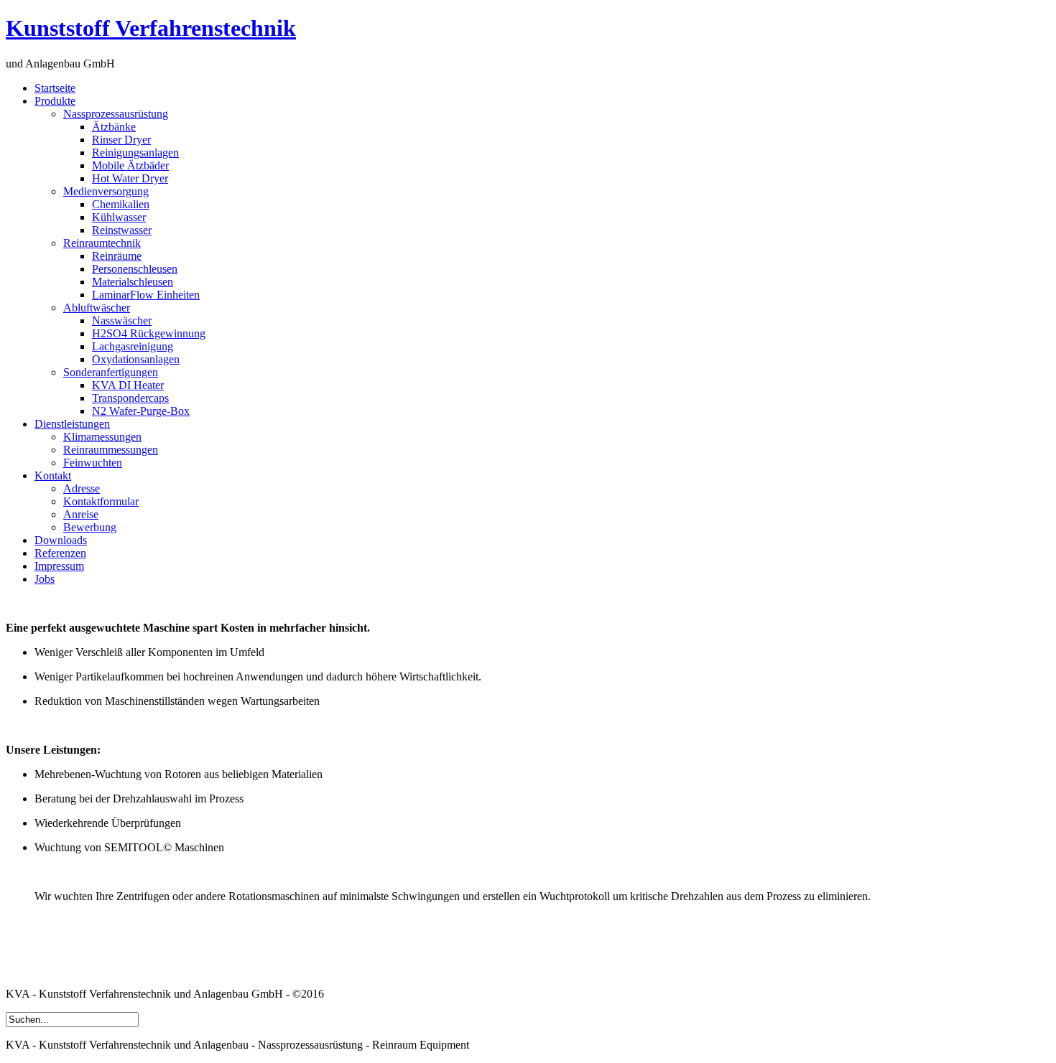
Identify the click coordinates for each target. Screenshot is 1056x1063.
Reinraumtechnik (102, 243)
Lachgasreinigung (132, 346)
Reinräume (117, 256)
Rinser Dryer (121, 140)
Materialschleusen (132, 282)
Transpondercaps (130, 398)
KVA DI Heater (128, 385)
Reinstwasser (122, 230)
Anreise (80, 514)
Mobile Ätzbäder (130, 165)
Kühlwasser (119, 217)
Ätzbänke (114, 127)
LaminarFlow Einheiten (146, 295)
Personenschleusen (134, 269)
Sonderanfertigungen (110, 372)
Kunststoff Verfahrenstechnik (151, 28)
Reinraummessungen (110, 450)
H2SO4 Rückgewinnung (148, 333)
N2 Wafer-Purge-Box (141, 411)
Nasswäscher (122, 320)
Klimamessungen (102, 437)
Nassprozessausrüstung (115, 114)
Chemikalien (120, 204)
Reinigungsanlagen (135, 152)
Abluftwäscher (96, 307)
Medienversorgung (106, 191)
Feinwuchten (92, 462)
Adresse (81, 488)
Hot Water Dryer (130, 178)
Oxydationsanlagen (136, 359)
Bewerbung (89, 527)
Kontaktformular (101, 501)
